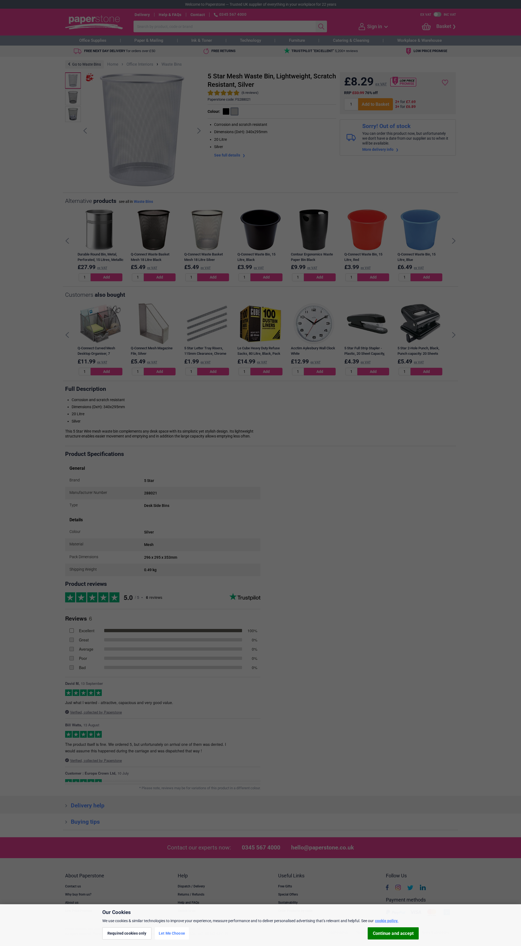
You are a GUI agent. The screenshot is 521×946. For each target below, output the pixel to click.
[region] (260, 925)
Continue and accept (393, 933)
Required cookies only (126, 933)
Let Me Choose (172, 933)
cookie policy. (386, 921)
